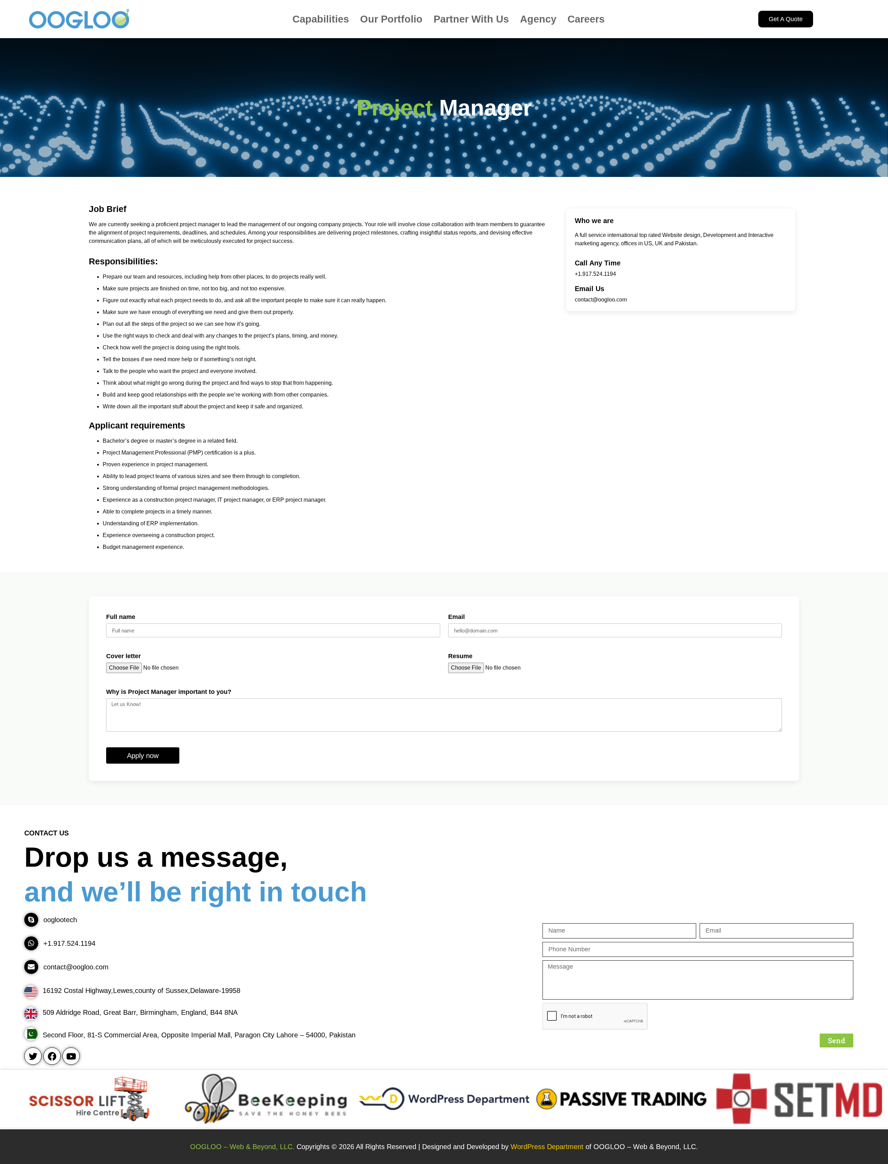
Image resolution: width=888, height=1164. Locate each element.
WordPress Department (548, 1146)
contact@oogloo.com (601, 300)
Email (456, 617)
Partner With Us (471, 19)
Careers (586, 19)
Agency (538, 19)
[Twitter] (33, 1056)
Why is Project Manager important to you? (168, 692)
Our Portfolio (391, 19)
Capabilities (320, 19)
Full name (120, 617)
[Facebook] (52, 1056)
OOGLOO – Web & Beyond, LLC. (242, 1146)
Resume (460, 656)
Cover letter (123, 656)
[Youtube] (71, 1056)
